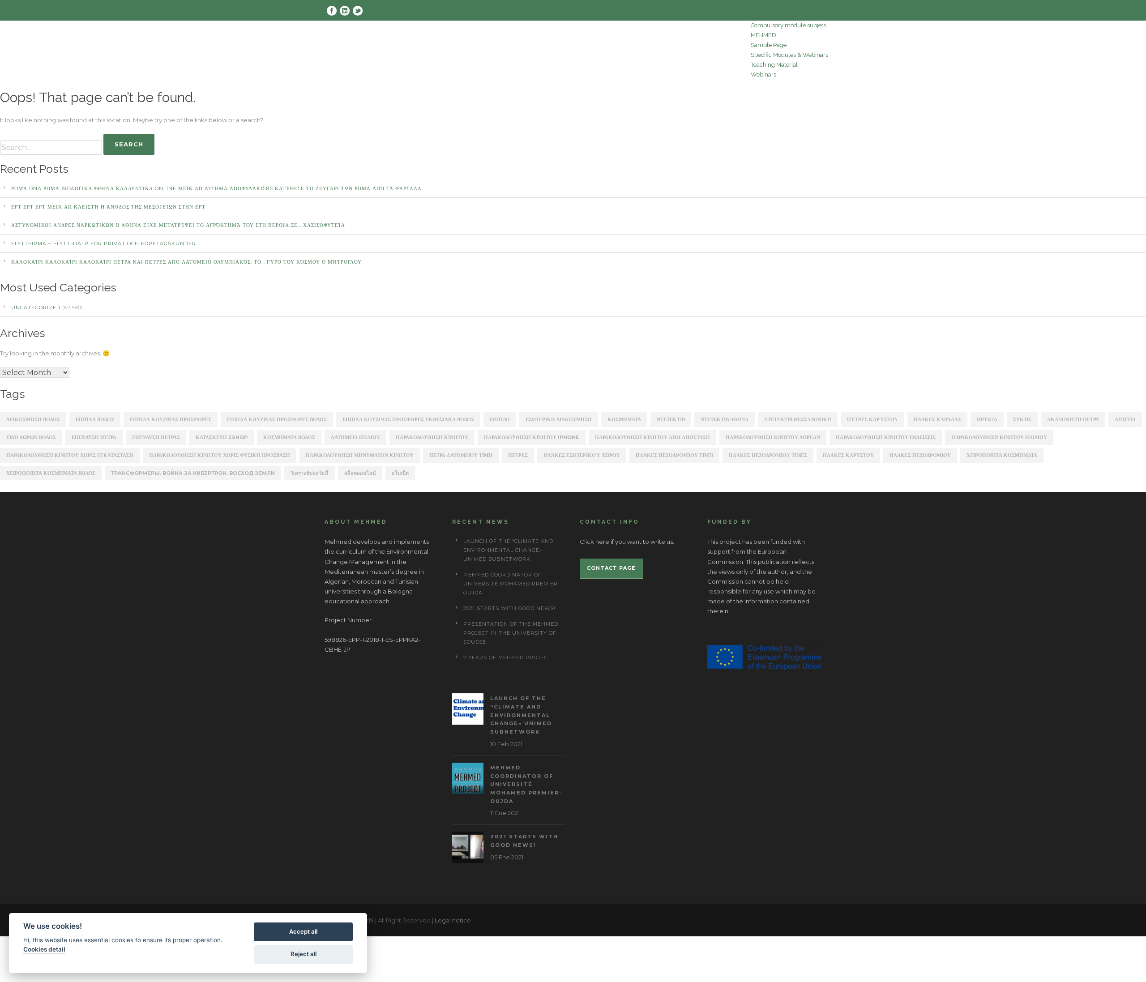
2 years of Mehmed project (507, 657)
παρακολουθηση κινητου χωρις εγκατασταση (69, 455)
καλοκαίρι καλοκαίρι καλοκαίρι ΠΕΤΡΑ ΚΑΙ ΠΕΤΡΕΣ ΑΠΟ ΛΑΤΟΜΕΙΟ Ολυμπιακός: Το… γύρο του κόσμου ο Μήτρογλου (186, 262)
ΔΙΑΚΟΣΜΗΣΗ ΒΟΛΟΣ (33, 419)
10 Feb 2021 (506, 743)
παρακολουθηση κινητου (432, 437)
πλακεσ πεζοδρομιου (920, 455)
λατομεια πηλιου (355, 437)
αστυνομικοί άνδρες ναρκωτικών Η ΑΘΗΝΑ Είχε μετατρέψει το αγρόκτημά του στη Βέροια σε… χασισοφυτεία (178, 225)
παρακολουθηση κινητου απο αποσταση (652, 437)
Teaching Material (774, 64)
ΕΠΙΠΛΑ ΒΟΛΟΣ (95, 419)
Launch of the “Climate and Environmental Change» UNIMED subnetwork (508, 550)
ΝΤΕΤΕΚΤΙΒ (671, 419)
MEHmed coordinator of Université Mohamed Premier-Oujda (511, 584)
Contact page (611, 568)
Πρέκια (987, 419)
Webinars (763, 74)
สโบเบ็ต (400, 473)
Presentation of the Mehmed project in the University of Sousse (510, 633)
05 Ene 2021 (506, 857)
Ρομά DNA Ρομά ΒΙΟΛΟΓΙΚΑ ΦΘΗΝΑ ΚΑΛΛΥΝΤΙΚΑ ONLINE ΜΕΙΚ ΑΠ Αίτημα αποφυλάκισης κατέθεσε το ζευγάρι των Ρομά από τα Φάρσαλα (216, 188)
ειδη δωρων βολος (31, 437)
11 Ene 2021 (505, 812)
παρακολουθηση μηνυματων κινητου (360, 455)
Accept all (303, 931)
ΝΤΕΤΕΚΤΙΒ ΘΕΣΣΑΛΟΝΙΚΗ (797, 419)
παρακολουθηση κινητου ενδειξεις (886, 437)
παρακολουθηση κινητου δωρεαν (773, 437)
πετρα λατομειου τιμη (460, 455)
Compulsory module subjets (788, 25)
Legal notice (453, 920)
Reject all (303, 953)
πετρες (518, 455)
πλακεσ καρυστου (848, 455)
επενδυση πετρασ (156, 437)
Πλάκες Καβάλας (937, 419)
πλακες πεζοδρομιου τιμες (768, 455)
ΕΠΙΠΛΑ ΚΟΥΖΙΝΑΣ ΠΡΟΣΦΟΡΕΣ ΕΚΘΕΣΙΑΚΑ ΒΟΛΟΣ (408, 419)
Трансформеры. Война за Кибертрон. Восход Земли (193, 473)
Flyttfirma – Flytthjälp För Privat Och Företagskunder (103, 243)
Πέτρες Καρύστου (872, 419)
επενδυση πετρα (94, 437)
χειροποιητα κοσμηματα (1001, 455)
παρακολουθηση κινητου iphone (531, 437)
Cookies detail (44, 949)
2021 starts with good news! (509, 608)
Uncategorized (35, 307)
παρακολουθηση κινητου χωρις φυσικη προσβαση (219, 455)
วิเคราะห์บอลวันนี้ (310, 473)
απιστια (1125, 419)
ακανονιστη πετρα (1073, 419)
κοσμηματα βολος (289, 437)
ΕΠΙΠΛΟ (500, 419)
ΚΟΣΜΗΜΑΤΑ (624, 419)
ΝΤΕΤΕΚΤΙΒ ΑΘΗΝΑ (724, 419)
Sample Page (769, 45)
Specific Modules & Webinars (789, 54)
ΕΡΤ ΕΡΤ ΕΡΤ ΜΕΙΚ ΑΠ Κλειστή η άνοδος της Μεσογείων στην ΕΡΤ (108, 207)
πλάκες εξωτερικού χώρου (581, 455)
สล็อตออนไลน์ (360, 473)
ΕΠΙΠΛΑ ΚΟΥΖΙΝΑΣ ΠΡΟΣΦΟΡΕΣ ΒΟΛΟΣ (277, 419)
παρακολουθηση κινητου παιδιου (999, 437)
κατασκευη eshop (222, 437)
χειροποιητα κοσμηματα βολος (50, 473)
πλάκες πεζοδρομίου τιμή (674, 455)
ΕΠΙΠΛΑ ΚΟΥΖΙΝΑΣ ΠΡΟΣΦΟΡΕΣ (170, 419)
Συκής (1022, 419)
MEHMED (763, 35)
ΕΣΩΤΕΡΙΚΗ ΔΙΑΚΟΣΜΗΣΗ (559, 419)
